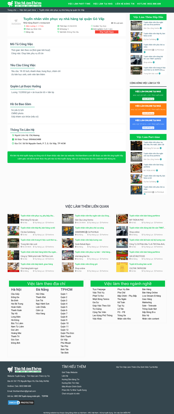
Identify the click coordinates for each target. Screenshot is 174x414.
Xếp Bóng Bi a (148, 312)
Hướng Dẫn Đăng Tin (70, 379)
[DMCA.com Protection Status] (21, 402)
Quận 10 (65, 323)
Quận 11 (65, 326)
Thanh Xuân (16, 310)
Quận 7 (64, 313)
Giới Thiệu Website (69, 372)
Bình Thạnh (66, 336)
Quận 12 (65, 330)
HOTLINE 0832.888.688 (149, 4)
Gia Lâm (15, 330)
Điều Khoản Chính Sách (71, 386)
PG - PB (121, 312)
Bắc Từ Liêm (17, 323)
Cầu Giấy (15, 294)
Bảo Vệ (145, 315)
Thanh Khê (41, 297)
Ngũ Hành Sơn (42, 303)
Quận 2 (64, 297)
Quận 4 (64, 303)
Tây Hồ (14, 313)
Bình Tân (65, 349)
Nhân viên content (150, 318)
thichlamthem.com (83, 155)
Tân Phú (64, 346)
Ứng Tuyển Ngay (107, 32)
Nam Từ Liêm (17, 326)
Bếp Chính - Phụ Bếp (127, 296)
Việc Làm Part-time (148, 136)
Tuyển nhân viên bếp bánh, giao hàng (37, 264)
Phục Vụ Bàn (123, 289)
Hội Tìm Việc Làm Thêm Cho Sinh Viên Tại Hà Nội (137, 367)
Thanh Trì (15, 336)
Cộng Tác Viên (99, 312)
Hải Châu (40, 294)
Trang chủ (11, 10)
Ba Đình (14, 300)
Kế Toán (121, 302)
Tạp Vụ (120, 305)
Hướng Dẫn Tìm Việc (70, 383)
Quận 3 (64, 300)
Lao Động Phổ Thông (102, 315)
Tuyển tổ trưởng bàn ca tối (140, 264)
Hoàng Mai (16, 333)
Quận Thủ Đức (67, 333)
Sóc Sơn (15, 339)
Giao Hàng (147, 299)
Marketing (147, 302)
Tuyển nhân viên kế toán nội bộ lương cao (147, 240)
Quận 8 (64, 317)
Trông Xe (121, 315)
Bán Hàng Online (150, 292)
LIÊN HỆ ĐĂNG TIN (124, 4)
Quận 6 (64, 310)
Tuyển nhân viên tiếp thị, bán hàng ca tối (38, 228)
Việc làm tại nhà (103, 4)
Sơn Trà (39, 300)
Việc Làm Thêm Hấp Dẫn (148, 17)
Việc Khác (97, 318)
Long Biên (16, 317)
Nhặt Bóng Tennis (101, 299)
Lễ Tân (120, 309)
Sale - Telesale (149, 305)
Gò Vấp (64, 339)
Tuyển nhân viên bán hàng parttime (144, 216)
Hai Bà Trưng (17, 303)
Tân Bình (65, 352)
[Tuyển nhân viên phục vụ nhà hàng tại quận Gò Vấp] (16, 22)
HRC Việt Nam (93, 413)
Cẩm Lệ (39, 310)
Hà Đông (15, 320)
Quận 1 (64, 294)
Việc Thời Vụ (98, 292)
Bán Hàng (146, 289)
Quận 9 (64, 320)
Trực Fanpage (99, 289)
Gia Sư (96, 302)
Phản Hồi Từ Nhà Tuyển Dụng (74, 390)
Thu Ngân (121, 299)
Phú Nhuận (66, 343)
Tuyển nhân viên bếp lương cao (88, 240)
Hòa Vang (40, 313)
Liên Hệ (65, 376)
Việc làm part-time (79, 4)
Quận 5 (64, 307)
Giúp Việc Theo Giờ (101, 305)
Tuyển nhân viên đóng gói (86, 264)
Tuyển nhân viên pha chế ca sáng (89, 228)
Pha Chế (121, 292)
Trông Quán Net (149, 309)
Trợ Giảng (97, 309)
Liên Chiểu (41, 307)
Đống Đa (15, 297)
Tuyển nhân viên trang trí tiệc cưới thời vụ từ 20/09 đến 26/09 (155, 70)
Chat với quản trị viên (71, 394)
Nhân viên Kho (124, 318)
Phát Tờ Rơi (98, 296)
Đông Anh (15, 343)
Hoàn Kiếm (16, 307)
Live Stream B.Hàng (151, 296)
